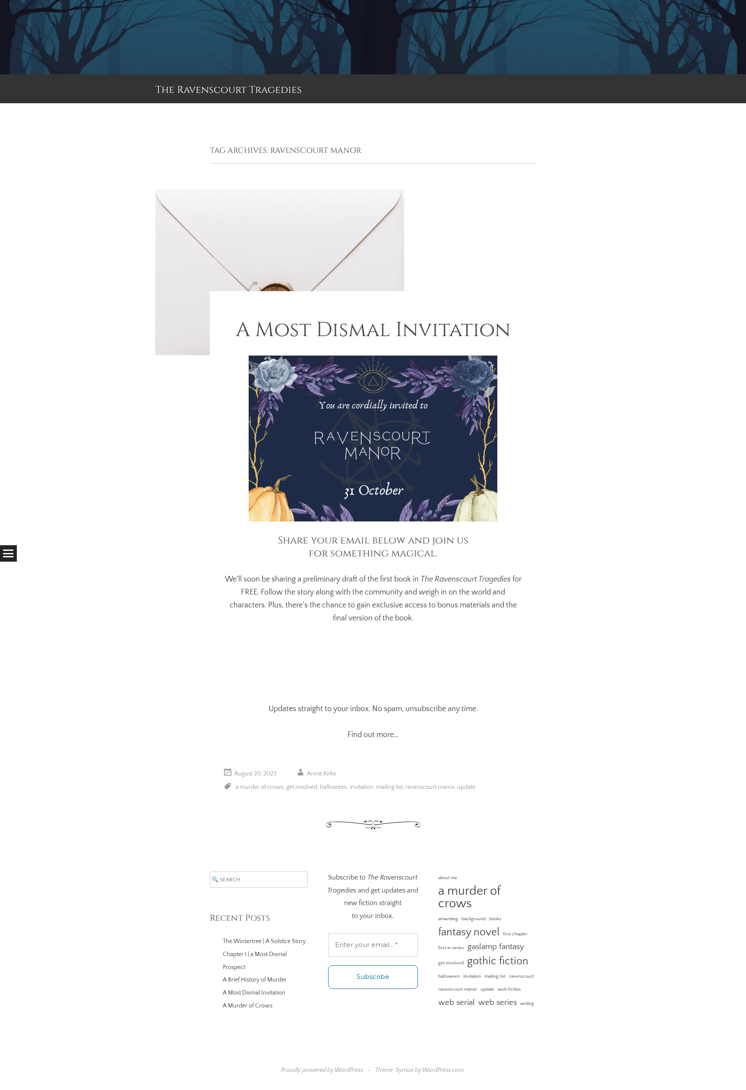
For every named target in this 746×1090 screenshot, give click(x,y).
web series (497, 1002)
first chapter (515, 934)
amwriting (448, 919)
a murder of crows (260, 787)
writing (527, 1003)
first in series (451, 947)
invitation (361, 787)
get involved (301, 787)
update (466, 787)
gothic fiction (497, 961)
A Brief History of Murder (255, 979)
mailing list (389, 787)
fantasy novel (468, 932)
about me (447, 877)
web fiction (509, 989)
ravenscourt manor (430, 787)
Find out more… (373, 735)
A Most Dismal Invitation (373, 329)
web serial (456, 1002)
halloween (333, 787)
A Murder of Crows (247, 1005)
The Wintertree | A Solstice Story (264, 941)
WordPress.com (443, 1070)
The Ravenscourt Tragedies (228, 90)
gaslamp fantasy (496, 946)
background (474, 919)
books (495, 919)
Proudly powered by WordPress (322, 1070)
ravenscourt (521, 976)
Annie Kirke (321, 774)
